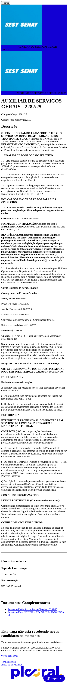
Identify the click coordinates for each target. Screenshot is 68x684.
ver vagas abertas (9, 655)
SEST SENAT (8, 46)
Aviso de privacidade (11, 664)
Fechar (6, 3)
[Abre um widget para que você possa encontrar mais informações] (54, 678)
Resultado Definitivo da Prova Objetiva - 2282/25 (32, 609)
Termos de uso (8, 661)
